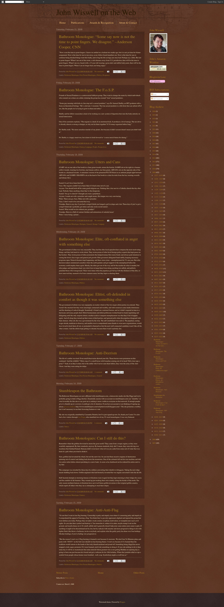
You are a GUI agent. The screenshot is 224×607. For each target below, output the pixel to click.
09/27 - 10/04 (158, 222)
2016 (154, 147)
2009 (154, 172)
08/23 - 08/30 (158, 240)
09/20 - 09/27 (158, 225)
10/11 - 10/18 (158, 215)
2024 (154, 118)
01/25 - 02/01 (158, 424)
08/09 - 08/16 (158, 247)
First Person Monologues (88, 75)
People (95, 147)
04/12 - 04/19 (158, 308)
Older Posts (139, 572)
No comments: (99, 71)
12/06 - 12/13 (158, 186)
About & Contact (128, 22)
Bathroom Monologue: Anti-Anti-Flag (88, 509)
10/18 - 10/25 (158, 211)
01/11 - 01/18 (158, 431)
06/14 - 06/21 (158, 275)
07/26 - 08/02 (158, 254)
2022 (154, 125)
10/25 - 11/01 (158, 207)
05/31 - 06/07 (158, 283)
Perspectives (102, 147)
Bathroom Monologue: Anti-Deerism (88, 352)
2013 (154, 158)
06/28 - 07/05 (158, 268)
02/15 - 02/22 (158, 336)
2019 (154, 136)
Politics (99, 75)
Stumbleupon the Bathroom (80, 390)
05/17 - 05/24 (158, 290)
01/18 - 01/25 (158, 428)
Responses (106, 75)
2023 (154, 122)
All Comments (158, 98)
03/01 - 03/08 (158, 329)
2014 (154, 154)
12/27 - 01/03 (158, 175)
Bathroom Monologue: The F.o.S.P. (86, 89)
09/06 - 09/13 (158, 232)
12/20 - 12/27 (158, 179)
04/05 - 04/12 (158, 311)
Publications (77, 22)
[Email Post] (108, 71)
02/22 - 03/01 (158, 333)
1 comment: (98, 372)
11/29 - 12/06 (158, 189)
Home (62, 22)
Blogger (122, 602)
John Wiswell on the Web (96, 12)
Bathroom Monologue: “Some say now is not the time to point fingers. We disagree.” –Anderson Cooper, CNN (97, 41)
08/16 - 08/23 (158, 243)
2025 (154, 115)
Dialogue (83, 224)
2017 (154, 143)
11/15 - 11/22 (158, 197)
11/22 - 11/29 (158, 193)
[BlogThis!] (117, 71)
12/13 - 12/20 (158, 182)
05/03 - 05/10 (158, 297)
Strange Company (98, 224)
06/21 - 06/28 (158, 272)
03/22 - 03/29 (158, 319)
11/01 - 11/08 (158, 204)
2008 (154, 439)
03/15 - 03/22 (158, 322)
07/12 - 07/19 (158, 261)
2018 (154, 140)
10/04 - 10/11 (158, 218)
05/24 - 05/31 (158, 286)
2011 (154, 165)
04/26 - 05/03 (158, 301)
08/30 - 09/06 (158, 236)
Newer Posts (62, 572)
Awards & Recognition (101, 22)
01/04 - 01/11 (158, 435)
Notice (66, 426)
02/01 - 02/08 (158, 420)
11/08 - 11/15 (158, 200)
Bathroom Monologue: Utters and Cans (89, 161)
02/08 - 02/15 (158, 417)
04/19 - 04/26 (158, 304)
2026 (154, 111)
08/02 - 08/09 (158, 250)
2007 (154, 443)
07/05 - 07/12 (158, 265)
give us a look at (69, 406)
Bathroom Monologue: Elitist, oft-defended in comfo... (159, 380)
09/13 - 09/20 (158, 229)
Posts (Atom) (69, 578)
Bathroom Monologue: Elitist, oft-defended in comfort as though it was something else (94, 296)
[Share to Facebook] (121, 71)
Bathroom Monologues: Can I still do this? (92, 438)
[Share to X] (119, 71)
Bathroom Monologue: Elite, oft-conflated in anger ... (160, 368)
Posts (154, 94)
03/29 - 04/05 (158, 315)
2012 (154, 161)
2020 (154, 133)
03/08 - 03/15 (158, 326)
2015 (154, 151)
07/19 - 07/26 (158, 258)
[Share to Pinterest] (124, 71)
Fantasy (82, 147)
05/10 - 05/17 (158, 293)
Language (88, 147)
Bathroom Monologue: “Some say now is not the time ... (160, 342)
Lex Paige (81, 417)
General (89, 224)
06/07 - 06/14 (158, 279)
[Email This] (114, 71)
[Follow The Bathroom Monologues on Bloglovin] (157, 83)
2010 (154, 169)
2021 (154, 129)
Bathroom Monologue (71, 75)
